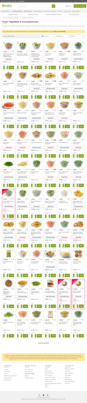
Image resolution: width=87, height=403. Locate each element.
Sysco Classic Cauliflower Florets (63, 202)
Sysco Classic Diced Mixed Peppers (36, 322)
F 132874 (61, 289)
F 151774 (61, 320)
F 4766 (18, 199)
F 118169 (33, 289)
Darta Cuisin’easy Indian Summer (77, 292)
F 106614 (5, 289)
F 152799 (19, 259)
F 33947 (61, 230)
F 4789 (33, 110)
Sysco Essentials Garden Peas (77, 143)
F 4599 (74, 140)
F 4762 (5, 169)
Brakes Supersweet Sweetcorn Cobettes (22, 232)
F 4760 (74, 169)
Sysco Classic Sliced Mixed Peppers (64, 322)
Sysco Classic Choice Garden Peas (8, 202)
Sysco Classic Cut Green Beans (7, 172)
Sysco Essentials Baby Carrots (50, 172)
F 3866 (5, 81)
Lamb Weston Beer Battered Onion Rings (50, 292)
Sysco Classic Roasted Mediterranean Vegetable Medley (8, 55)
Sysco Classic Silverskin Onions (49, 322)
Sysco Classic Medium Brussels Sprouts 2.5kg (22, 54)
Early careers (7, 371)
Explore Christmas (13, 14)
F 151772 (47, 320)
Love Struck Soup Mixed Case (77, 262)
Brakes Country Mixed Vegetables (50, 143)
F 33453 (47, 230)
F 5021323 (61, 259)
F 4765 (46, 199)
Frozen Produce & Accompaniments (12, 17)
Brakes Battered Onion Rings (49, 84)
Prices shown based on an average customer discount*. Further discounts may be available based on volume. (34, 31)
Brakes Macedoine (63, 142)
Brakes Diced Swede (22, 113)
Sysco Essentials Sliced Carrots (49, 232)
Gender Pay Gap (8, 378)
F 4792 (32, 140)
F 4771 (74, 81)
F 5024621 (19, 51)
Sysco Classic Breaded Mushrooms (8, 84)
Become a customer (80, 6)
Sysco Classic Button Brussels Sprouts (50, 202)
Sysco (5, 373)
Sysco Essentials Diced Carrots (8, 113)
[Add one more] (7, 67)
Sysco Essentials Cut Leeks (8, 262)
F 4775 (18, 140)
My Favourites (48, 371)
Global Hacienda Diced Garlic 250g (63, 262)
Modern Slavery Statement (10, 375)
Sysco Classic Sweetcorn (48, 54)
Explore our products (33, 14)
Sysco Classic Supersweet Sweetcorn (22, 292)
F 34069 (19, 230)
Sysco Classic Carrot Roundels (22, 143)
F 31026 (5, 51)
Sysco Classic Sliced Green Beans (64, 172)
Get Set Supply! (48, 381)
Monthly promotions (30, 373)
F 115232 (75, 230)
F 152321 (33, 259)
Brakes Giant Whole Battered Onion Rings (8, 232)
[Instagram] (48, 395)
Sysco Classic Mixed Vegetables (36, 113)
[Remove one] (4, 67)
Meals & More (7, 380)
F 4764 (33, 199)
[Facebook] (43, 395)
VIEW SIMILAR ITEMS (78, 59)
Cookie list (67, 383)
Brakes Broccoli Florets (35, 172)
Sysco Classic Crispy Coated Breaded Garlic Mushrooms (22, 85)
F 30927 (75, 199)
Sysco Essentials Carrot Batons (35, 262)
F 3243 (46, 51)
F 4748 (33, 169)
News (46, 387)
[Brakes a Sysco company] (7, 6)
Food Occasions (29, 371)
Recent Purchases (49, 373)
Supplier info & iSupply (50, 379)
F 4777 (18, 110)
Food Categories (29, 369)
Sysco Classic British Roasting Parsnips (22, 172)
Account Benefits (69, 373)
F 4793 (74, 110)
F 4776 (4, 110)
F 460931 (47, 289)
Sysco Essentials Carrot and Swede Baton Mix (21, 323)
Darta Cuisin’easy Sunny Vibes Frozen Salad (63, 292)
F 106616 (19, 289)
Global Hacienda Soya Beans (8, 322)
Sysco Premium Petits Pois (64, 232)
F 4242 (33, 81)
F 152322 (19, 320)
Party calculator (48, 375)
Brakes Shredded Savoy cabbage (77, 84)
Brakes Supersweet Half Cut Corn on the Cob (78, 203)
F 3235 (60, 51)
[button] (53, 6)
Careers (6, 369)
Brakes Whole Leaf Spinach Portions (77, 54)
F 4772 (46, 110)
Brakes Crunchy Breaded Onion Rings (36, 84)
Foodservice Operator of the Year (54, 14)
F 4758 (60, 169)
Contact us (67, 377)
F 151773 (33, 320)
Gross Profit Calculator (50, 377)
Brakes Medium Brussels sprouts (21, 202)
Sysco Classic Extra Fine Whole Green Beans (77, 323)
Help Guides (68, 375)
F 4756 (46, 169)
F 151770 (75, 320)
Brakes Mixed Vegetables (62, 54)
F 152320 (5, 259)
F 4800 (61, 110)
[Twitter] (39, 395)
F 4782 (5, 140)
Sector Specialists (29, 378)
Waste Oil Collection (70, 381)
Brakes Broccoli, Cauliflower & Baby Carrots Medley (35, 55)
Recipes (27, 375)
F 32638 (33, 230)
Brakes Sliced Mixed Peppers (78, 113)
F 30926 (5, 230)
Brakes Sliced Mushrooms (62, 113)
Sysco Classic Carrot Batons (64, 84)
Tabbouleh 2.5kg (49, 261)
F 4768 (60, 199)
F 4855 (47, 140)
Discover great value (74, 14)
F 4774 (60, 81)
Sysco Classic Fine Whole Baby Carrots (50, 113)
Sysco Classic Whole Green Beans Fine (78, 172)
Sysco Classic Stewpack (20, 262)
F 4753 (5, 199)
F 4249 (47, 81)
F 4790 (60, 140)
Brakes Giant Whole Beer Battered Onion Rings (36, 233)
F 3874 (18, 81)
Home (4, 17)
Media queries (68, 379)
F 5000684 (76, 259)
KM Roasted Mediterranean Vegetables (6, 293)
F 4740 (19, 169)
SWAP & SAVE (8, 59)
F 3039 (33, 51)
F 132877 (75, 289)
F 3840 (75, 51)
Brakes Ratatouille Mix (36, 142)
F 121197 (47, 259)
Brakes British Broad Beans (36, 202)
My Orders (67, 371)
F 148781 (5, 320)
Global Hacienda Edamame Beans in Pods (35, 293)
